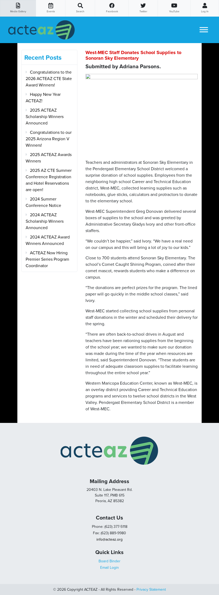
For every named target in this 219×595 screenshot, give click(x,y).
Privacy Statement (151, 589)
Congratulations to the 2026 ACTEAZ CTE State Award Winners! (49, 79)
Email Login (109, 567)
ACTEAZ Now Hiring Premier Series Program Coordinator (47, 259)
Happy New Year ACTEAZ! (43, 98)
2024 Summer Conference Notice (43, 202)
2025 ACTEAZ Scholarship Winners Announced (45, 117)
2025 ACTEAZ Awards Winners (49, 158)
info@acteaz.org (109, 539)
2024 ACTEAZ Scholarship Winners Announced (45, 221)
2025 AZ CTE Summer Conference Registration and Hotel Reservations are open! (49, 180)
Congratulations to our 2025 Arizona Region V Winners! (49, 139)
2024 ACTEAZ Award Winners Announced (48, 240)
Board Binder (109, 561)
